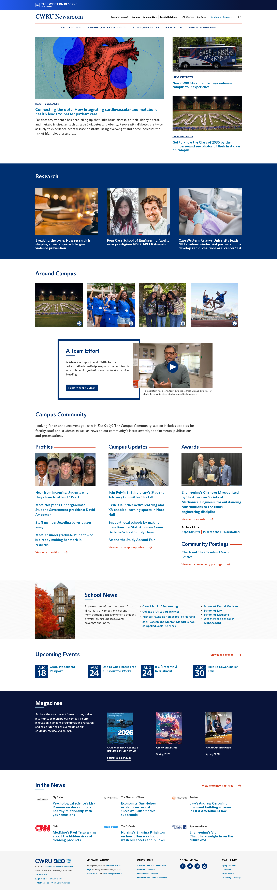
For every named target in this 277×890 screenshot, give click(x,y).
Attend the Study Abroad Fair (131, 540)
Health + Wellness (70, 27)
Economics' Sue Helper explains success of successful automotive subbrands (138, 809)
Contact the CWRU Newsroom (151, 865)
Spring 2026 (163, 754)
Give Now (226, 869)
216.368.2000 (41, 874)
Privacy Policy (55, 878)
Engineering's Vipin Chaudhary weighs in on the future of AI (211, 836)
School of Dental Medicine (221, 606)
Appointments (190, 532)
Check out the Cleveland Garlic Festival (205, 554)
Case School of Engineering (160, 606)
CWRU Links (229, 860)
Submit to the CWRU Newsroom (152, 877)
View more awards (193, 519)
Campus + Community (143, 17)
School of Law (213, 610)
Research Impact (119, 17)
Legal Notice (41, 878)
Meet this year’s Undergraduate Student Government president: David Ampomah (65, 510)
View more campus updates (126, 547)
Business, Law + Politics (146, 27)
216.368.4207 (93, 873)
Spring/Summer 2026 (119, 757)
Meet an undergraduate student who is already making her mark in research (64, 540)
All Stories (188, 17)
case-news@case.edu (112, 873)
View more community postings (201, 564)
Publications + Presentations (221, 532)
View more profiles (47, 552)
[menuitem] (70, 27)
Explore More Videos (81, 388)
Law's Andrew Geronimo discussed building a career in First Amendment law (210, 807)
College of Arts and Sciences (160, 611)
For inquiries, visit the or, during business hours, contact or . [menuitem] (104, 869)
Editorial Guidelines (146, 869)
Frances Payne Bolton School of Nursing (168, 616)
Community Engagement (202, 27)
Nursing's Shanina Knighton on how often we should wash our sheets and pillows (143, 836)
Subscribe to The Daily (147, 873)
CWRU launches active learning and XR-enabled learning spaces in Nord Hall (136, 510)
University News (183, 77)
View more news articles (217, 785)
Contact (201, 17)
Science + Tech (173, 27)
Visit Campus (228, 873)
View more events (221, 654)
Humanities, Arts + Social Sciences (106, 27)
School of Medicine (216, 614)
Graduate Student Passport (62, 669)
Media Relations (169, 17)
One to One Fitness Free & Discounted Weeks (119, 669)
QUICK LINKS (145, 860)
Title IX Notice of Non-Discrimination (52, 882)
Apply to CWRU (229, 865)
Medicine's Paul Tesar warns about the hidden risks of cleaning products (74, 836)
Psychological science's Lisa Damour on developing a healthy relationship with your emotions (74, 809)
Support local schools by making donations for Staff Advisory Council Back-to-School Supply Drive (136, 527)
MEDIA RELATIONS (98, 860)
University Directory (231, 877)
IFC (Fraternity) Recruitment (166, 669)
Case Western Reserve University (58, 866)
